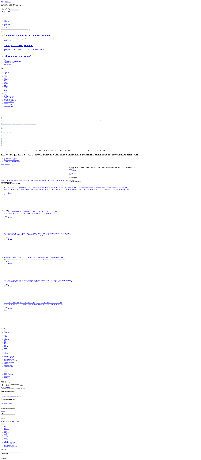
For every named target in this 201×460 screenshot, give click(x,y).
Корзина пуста (4, 1)
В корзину (74, 170)
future (5, 92)
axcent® (6, 436)
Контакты (6, 27)
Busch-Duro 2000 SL (9, 96)
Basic (25, 150)
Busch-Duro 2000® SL (9, 442)
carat (5, 85)
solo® (5, 435)
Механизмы (10, 158)
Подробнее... (7, 40)
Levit (5, 75)
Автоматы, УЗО (8, 104)
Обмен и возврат (8, 23)
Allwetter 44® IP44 (9, 443)
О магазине (7, 24)
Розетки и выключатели (16, 150)
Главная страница (5, 150)
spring (5, 95)
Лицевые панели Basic (33, 150)
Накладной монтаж (9, 99)
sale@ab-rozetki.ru (5, 387)
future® (6, 438)
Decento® (6, 429)
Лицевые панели (11, 160)
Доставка (6, 21)
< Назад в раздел (5, 164)
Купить (10, 193)
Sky (5, 70)
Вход (2, 2)
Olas (5, 78)
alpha (5, 80)
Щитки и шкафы (8, 106)
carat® (5, 431)
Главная (6, 20)
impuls (5, 87)
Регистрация (8, 2)
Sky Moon (6, 72)
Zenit (5, 73)
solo (5, 89)
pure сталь (6, 432)
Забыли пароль (15, 421)
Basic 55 (6, 82)
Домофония (7, 103)
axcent (5, 90)
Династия (6, 79)
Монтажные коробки (12, 161)
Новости (6, 26)
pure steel (6, 86)
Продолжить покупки (15, 396)
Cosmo (5, 76)
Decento (6, 83)
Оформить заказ (5, 396)
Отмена (3, 411)
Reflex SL (6, 93)
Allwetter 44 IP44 (8, 97)
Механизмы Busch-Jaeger (10, 100)
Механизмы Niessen (9, 102)
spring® (6, 441)
